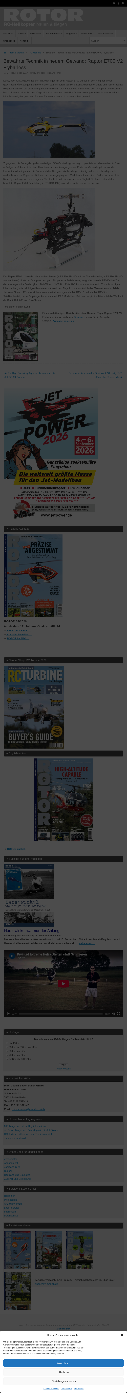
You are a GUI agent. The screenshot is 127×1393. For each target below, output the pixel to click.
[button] (122, 1335)
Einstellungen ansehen (63, 1381)
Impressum (79, 1389)
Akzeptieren (63, 1363)
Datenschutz (66, 1389)
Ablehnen (64, 1372)
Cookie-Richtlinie (51, 1389)
